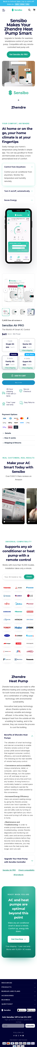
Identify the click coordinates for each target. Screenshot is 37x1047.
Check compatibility (26, 870)
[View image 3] (22, 312)
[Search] (29, 10)
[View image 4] (31, 312)
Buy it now (18, 382)
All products (18, 875)
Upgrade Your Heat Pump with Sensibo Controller (16, 860)
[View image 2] (14, 312)
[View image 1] (5, 312)
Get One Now (17, 939)
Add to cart (20, 376)
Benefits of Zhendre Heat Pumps (16, 736)
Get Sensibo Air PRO (18, 54)
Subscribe (30, 1026)
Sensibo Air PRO (9, 870)
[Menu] (4, 10)
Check (29, 577)
